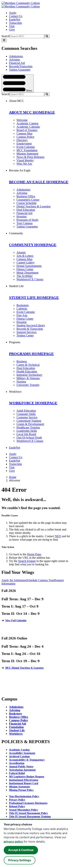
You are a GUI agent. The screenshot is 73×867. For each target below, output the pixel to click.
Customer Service (26, 417)
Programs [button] (14, 342)
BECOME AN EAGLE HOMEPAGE (38, 182)
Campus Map (24, 133)
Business (21, 361)
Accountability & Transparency (27, 759)
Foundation (16, 727)
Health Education (26, 371)
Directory (22, 140)
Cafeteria (21, 308)
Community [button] (16, 233)
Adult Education (26, 410)
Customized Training (28, 420)
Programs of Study (27, 219)
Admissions (16, 56)
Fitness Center (24, 269)
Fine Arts (21, 315)
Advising (14, 59)
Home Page (34, 554)
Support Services (26, 332)
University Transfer (27, 384)
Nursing (21, 381)
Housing (21, 216)
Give (12, 29)
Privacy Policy (17, 799)
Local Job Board (26, 434)
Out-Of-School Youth (29, 437)
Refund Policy (17, 806)
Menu (28, 90)
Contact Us (15, 16)
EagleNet (14, 19)
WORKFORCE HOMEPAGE (33, 403)
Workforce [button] (15, 391)
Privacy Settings (19, 860)
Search (5, 36)
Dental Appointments (29, 265)
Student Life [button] (16, 286)
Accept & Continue (21, 850)
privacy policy (13, 841)
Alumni (20, 252)
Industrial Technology (29, 374)
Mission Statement (27, 153)
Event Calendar (25, 146)
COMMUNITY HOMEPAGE (32, 245)
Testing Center (25, 335)
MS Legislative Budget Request (26, 776)
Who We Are (24, 163)
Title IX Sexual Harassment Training (30, 816)
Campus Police (25, 136)
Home (12, 477)
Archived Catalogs (19, 756)
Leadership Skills (26, 430)
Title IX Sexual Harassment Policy (28, 813)
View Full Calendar (15, 620)
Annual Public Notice (21, 766)
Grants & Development (30, 424)
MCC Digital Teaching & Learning (24, 667)
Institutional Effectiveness (23, 780)
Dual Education (25, 209)
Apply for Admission (13, 580)
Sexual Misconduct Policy (23, 809)
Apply (12, 12)
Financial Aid (17, 63)
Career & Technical (27, 364)
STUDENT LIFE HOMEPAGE (34, 297)
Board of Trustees (26, 130)
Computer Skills (26, 414)
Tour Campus (24, 223)
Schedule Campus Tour (40, 580)
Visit (11, 26)
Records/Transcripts (20, 66)
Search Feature (27, 561)
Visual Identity (25, 160)
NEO (58, 536)
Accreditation (16, 763)
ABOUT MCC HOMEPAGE (32, 112)
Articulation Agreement (22, 770)
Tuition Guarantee (19, 69)
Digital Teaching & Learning (33, 206)
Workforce (16, 733)
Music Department (27, 272)
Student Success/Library (30, 325)
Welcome (22, 120)
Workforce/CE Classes (29, 279)
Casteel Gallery (25, 262)
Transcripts (15, 22)
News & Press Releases (30, 157)
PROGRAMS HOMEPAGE (31, 354)
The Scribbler (24, 276)
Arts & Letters (24, 255)
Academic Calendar (28, 126)
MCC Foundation (26, 150)
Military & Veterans (28, 378)
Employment (24, 143)
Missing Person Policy (21, 790)
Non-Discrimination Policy (24, 796)
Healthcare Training (28, 427)
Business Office (25, 196)
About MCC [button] (16, 100)
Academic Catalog (27, 123)
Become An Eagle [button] (20, 170)
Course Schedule (26, 203)
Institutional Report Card (23, 783)
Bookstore (22, 305)
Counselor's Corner (27, 199)
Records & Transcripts (29, 328)
